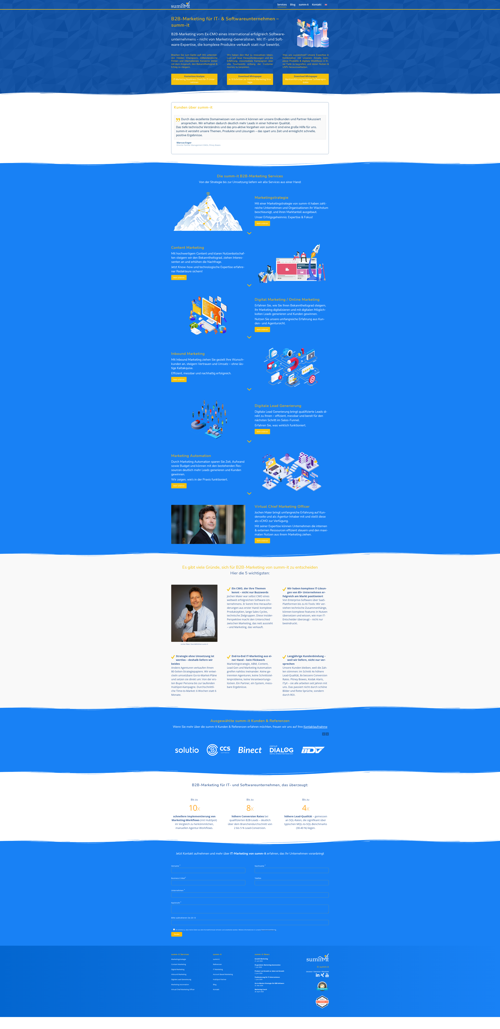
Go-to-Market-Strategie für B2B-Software (269, 980)
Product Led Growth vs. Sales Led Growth (269, 968)
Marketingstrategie (178, 956)
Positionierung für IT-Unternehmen (267, 974)
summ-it (216, 956)
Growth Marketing (261, 955)
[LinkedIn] (317, 972)
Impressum (309, 968)
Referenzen (217, 961)
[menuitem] (282, 4)
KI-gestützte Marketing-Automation (267, 961)
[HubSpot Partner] (321, 998)
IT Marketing (218, 966)
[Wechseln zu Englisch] (326, 4)
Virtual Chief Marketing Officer (183, 986)
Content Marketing (178, 961)
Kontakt (216, 986)
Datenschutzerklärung (268, 926)
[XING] (322, 972)
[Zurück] (317, 118)
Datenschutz (317, 968)
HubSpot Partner (219, 976)
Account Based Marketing (223, 971)
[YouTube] (327, 972)
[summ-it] (180, 4)
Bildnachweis (325, 968)
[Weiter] (323, 118)
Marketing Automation (180, 981)
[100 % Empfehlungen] (321, 983)
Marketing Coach (261, 986)
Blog (214, 981)
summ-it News (262, 951)
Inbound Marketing (178, 971)
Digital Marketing (177, 966)
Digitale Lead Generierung (181, 976)
